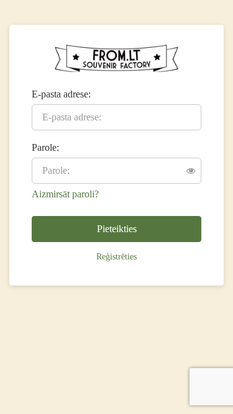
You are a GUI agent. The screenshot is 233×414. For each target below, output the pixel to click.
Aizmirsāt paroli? (65, 194)
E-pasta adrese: (61, 94)
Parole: (45, 147)
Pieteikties (117, 228)
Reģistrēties (116, 256)
